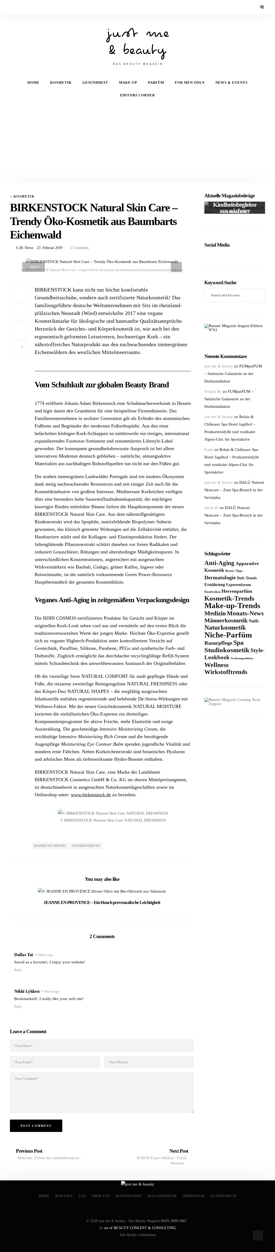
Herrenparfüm (237, 591)
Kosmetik (61, 83)
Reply (18, 970)
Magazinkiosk (162, 1196)
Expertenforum (238, 585)
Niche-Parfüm (228, 634)
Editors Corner (137, 95)
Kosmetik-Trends (50, 845)
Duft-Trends (247, 578)
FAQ (82, 1196)
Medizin (215, 613)
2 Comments (79, 248)
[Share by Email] (18, 330)
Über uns (101, 1196)
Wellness (216, 664)
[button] (39, 816)
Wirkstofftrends (225, 672)
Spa (238, 642)
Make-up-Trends (232, 605)
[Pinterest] (20, 7)
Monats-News (245, 613)
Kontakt (64, 1196)
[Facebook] (13, 7)
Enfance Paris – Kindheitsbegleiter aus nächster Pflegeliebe (235, 207)
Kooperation (129, 1196)
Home (33, 83)
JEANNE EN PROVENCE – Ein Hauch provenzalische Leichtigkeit (102, 902)
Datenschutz (223, 1196)
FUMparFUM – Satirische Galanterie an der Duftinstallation (233, 373)
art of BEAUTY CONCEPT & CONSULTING (140, 1228)
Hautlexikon (212, 591)
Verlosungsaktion (242, 658)
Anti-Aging (219, 562)
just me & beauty (218, 366)
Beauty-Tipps (234, 570)
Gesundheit (95, 83)
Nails (254, 620)
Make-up (128, 83)
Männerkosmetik (226, 620)
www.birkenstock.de (91, 794)
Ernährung (214, 584)
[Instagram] (28, 7)
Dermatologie (220, 577)
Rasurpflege (218, 643)
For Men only (190, 83)
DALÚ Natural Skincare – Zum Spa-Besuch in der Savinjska (234, 490)
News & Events (231, 83)
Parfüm (156, 83)
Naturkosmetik (86, 845)
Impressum (193, 1196)
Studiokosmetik (226, 650)
